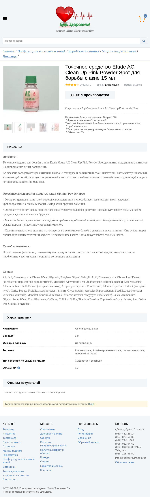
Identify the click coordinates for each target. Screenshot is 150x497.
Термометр (9, 437)
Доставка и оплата (51, 433)
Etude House (112, 85)
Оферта (45, 437)
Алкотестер (9, 479)
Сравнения (84, 437)
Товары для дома (13, 471)
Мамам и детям (12, 450)
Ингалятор (9, 433)
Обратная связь (124, 462)
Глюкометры (10, 454)
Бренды (45, 457)
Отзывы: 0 (85, 85)
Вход (91, 403)
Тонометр (8, 429)
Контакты (45, 470)
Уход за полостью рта (16, 475)
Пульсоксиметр (12, 442)
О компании (47, 429)
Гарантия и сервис (51, 465)
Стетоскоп (9, 446)
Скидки (44, 461)
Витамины (9, 466)
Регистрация (85, 433)
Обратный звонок (88, 442)
